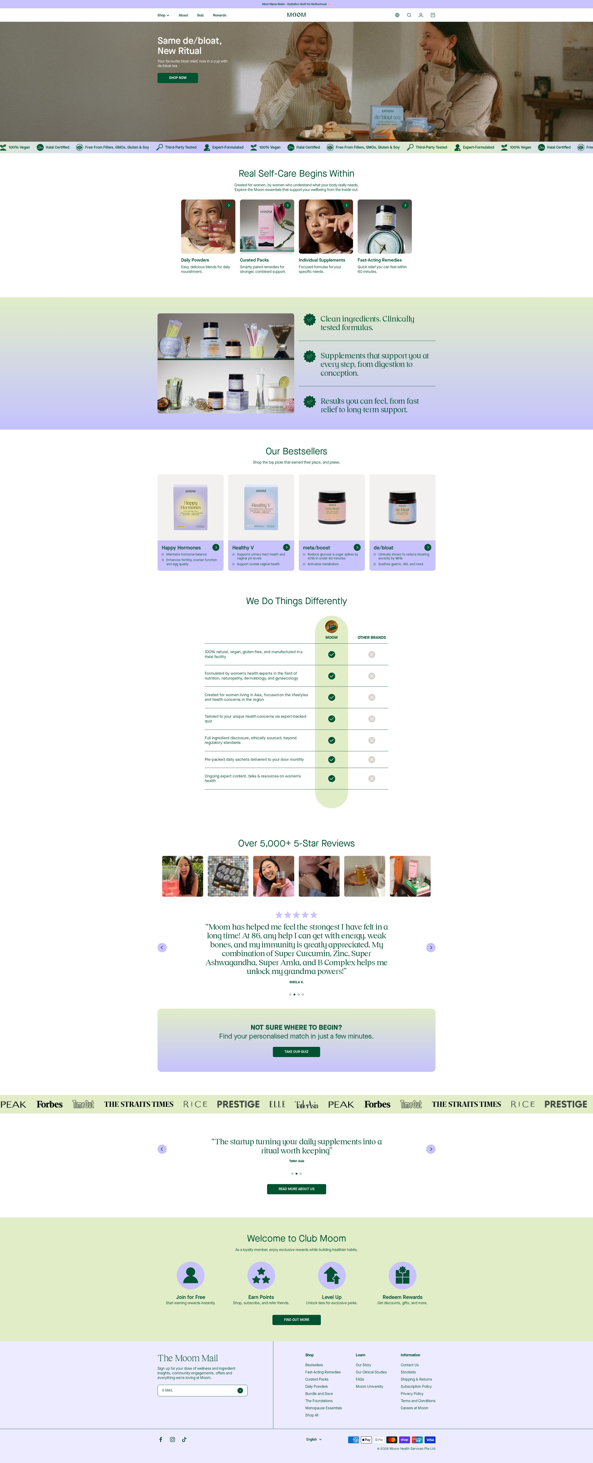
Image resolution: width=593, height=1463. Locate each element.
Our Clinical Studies (371, 1381)
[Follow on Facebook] (161, 1448)
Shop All (311, 1424)
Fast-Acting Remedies (323, 1381)
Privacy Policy (412, 1402)
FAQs (360, 1388)
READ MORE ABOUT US (297, 1197)
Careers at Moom (414, 1417)
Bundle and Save (319, 1402)
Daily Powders (316, 1395)
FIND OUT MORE (296, 1328)
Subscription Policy (416, 1395)
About (183, 15)
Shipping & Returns (416, 1388)
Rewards (219, 15)
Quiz (200, 15)
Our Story (363, 1374)
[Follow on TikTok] (184, 1448)
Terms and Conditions (418, 1409)
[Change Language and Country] (397, 15)
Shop (161, 15)
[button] (294, 136)
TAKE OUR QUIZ (296, 1051)
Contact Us (410, 1374)
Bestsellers (314, 1374)
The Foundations (319, 1409)
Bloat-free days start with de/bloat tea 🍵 (296, 4)
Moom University (369, 1395)
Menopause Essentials (323, 1417)
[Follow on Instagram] (172, 1448)
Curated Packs (316, 1388)
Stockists (408, 1381)
